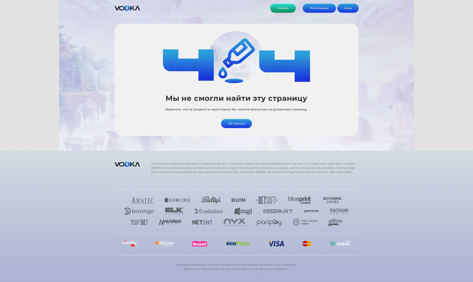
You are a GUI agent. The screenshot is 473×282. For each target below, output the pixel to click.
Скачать (283, 8)
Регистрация (319, 8)
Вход (348, 8)
